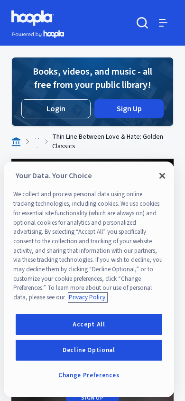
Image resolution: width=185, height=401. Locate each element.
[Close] (162, 175)
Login (55, 109)
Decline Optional (89, 350)
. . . (37, 141)
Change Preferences (89, 375)
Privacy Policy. (88, 297)
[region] (89, 279)
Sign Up (129, 109)
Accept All (89, 324)
